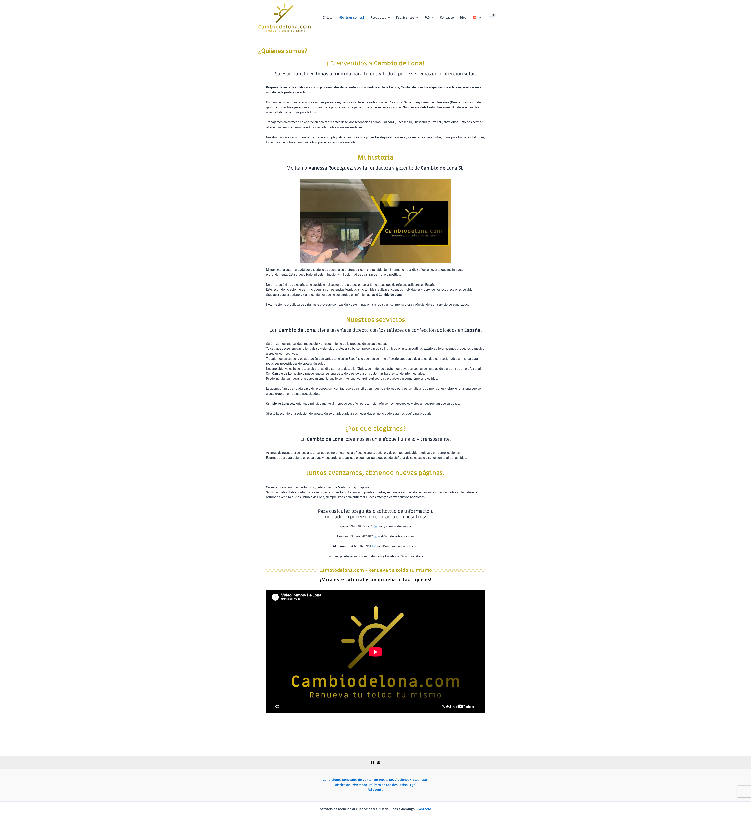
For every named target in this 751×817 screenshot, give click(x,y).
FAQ (427, 17)
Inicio (327, 17)
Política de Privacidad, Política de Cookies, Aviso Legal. (375, 785)
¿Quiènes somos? (351, 17)
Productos (378, 17)
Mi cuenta (375, 790)
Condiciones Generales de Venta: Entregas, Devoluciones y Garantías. (375, 780)
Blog (463, 17)
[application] (388, 17)
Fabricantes (405, 17)
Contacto (447, 17)
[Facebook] (372, 762)
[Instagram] (378, 762)
